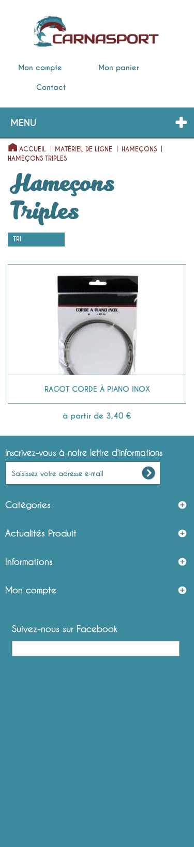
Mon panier (118, 67)
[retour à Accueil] (10, 144)
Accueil (32, 149)
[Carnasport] (96, 32)
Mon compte (40, 67)
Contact (51, 87)
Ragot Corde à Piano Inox (97, 389)
